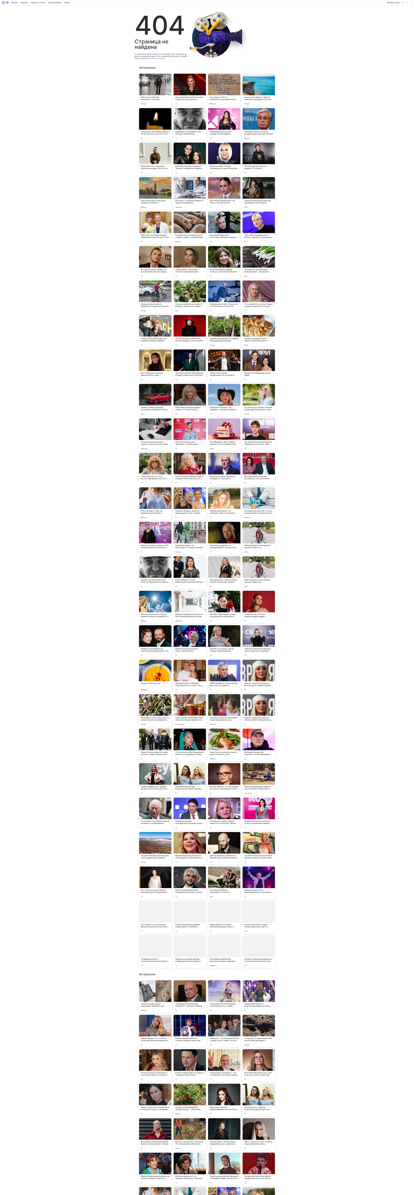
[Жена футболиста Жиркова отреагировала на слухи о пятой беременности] (190, 676)
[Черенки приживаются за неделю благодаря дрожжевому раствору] (224, 331)
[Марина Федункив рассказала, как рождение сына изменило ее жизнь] (190, 848)
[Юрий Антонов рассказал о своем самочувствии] (190, 641)
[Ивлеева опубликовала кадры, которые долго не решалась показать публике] (224, 607)
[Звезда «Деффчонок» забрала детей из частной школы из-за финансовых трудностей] (155, 779)
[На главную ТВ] (7, 2)
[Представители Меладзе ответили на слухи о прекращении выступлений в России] (190, 1020)
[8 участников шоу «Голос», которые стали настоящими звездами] (155, 1055)
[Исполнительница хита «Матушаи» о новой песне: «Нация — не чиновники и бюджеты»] (190, 434)
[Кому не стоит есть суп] (155, 676)
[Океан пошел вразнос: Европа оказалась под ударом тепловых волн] (259, 90)
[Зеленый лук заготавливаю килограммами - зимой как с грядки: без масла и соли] (259, 262)
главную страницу (158, 58)
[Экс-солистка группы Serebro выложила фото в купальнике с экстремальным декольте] (155, 883)
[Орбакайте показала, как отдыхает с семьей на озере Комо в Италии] (224, 400)
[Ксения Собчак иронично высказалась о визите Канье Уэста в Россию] (259, 1020)
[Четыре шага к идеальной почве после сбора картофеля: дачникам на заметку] (259, 1169)
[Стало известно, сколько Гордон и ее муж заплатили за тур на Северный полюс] (259, 297)
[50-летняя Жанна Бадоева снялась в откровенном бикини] (224, 262)
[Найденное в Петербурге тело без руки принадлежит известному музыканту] (190, 124)
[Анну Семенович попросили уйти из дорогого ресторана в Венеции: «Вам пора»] (190, 90)
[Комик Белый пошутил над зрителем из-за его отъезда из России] (190, 1055)
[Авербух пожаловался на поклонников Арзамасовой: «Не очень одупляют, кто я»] (155, 641)
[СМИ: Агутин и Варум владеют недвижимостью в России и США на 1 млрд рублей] (155, 228)
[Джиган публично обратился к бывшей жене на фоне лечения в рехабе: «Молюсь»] (224, 848)
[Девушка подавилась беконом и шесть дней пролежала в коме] (190, 607)
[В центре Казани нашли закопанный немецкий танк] (155, 1134)
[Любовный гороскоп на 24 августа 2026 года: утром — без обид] (224, 986)
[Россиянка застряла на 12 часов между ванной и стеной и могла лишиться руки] (259, 503)
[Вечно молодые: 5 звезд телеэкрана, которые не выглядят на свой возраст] (224, 159)
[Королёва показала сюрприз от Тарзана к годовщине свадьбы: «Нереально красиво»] (190, 159)
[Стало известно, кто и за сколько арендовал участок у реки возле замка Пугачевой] (155, 469)
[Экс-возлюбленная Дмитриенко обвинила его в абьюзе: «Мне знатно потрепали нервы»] (259, 434)
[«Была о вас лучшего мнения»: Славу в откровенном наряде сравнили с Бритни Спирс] (259, 814)
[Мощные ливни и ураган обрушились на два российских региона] (155, 297)
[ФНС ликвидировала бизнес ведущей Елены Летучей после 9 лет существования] (224, 1020)
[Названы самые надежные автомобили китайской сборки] (155, 400)
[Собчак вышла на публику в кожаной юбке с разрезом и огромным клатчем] (155, 986)
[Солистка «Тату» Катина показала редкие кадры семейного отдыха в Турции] (259, 607)
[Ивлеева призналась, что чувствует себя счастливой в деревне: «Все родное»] (224, 503)
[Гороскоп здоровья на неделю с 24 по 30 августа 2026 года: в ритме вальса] (259, 779)
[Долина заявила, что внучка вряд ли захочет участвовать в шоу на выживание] (224, 779)
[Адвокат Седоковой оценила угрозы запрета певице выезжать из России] (259, 676)
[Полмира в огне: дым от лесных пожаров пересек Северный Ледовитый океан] (190, 986)
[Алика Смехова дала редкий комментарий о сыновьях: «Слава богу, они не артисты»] (190, 917)
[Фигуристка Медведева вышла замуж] (259, 365)
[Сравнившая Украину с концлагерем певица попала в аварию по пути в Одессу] (259, 1134)
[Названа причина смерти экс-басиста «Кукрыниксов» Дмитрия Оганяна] (155, 572)
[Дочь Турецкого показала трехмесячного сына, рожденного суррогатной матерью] (155, 365)
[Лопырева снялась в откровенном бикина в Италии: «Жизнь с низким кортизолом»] (155, 951)
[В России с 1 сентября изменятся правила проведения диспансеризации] (190, 193)
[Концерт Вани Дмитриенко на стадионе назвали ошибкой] (155, 331)
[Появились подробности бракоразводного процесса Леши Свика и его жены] (224, 538)
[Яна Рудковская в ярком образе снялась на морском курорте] (224, 572)
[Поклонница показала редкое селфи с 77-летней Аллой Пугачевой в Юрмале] (190, 400)
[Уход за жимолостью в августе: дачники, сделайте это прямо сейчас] (190, 297)
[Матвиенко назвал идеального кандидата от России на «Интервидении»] (224, 469)
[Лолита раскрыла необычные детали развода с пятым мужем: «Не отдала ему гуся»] (190, 331)
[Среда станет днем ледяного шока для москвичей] (155, 1020)
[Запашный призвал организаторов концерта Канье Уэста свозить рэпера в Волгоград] (190, 814)
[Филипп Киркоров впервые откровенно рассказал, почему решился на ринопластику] (190, 883)
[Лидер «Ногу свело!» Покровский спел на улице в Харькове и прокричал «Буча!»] (224, 365)
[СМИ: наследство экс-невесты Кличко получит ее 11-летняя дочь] (259, 1089)
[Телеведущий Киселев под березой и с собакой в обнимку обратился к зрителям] (190, 1134)
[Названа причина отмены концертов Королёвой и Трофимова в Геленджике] (224, 124)
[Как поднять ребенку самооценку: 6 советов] (224, 883)
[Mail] (3, 2)
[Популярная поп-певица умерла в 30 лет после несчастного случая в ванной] (155, 124)
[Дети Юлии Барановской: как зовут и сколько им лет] (224, 193)
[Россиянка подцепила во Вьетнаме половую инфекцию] (224, 951)
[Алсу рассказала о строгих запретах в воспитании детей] (224, 1089)
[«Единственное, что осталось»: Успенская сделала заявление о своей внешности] (155, 1169)
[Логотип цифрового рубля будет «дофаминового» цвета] (155, 1089)
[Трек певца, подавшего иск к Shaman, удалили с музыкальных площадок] (259, 228)
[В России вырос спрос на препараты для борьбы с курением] (155, 503)
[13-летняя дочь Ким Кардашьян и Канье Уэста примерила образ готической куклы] (190, 745)
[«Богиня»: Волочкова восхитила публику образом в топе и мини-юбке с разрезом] (259, 848)
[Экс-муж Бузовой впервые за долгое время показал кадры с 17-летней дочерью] (155, 262)
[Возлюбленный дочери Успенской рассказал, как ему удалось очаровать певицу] (190, 779)
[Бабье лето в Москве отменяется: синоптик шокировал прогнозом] (155, 90)
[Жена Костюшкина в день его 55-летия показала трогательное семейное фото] (155, 538)
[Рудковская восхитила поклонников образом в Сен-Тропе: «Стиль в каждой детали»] (190, 1089)
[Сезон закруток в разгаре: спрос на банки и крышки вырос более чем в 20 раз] (190, 710)
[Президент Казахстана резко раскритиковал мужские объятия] (259, 124)
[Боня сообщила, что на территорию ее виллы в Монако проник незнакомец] (190, 572)
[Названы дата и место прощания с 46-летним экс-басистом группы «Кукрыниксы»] (224, 297)
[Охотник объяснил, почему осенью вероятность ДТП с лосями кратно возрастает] (259, 917)
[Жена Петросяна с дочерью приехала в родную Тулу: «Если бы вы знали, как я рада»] (155, 159)
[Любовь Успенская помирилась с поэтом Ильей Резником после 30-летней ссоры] (259, 951)
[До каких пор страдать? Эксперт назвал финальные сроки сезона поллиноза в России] (259, 400)
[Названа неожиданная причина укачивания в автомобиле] (259, 193)
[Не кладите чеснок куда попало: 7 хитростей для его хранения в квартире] (155, 710)
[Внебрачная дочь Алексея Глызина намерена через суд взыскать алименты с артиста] (190, 1169)
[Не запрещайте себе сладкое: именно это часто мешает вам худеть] (224, 434)
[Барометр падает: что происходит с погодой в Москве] (190, 538)
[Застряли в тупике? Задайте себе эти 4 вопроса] (259, 986)
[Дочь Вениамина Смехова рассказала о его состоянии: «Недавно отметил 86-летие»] (259, 469)
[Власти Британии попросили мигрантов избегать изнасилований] (155, 193)
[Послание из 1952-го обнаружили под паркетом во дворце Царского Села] (224, 90)
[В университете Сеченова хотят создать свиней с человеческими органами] (190, 228)
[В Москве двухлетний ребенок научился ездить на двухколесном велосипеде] (259, 538)
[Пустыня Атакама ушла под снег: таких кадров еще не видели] (155, 848)
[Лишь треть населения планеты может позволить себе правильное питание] (224, 745)
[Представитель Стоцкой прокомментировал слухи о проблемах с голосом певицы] (224, 917)
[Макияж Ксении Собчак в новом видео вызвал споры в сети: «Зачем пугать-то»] (224, 1055)
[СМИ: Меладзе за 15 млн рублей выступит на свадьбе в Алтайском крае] (224, 676)
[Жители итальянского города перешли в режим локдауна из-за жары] (155, 607)
